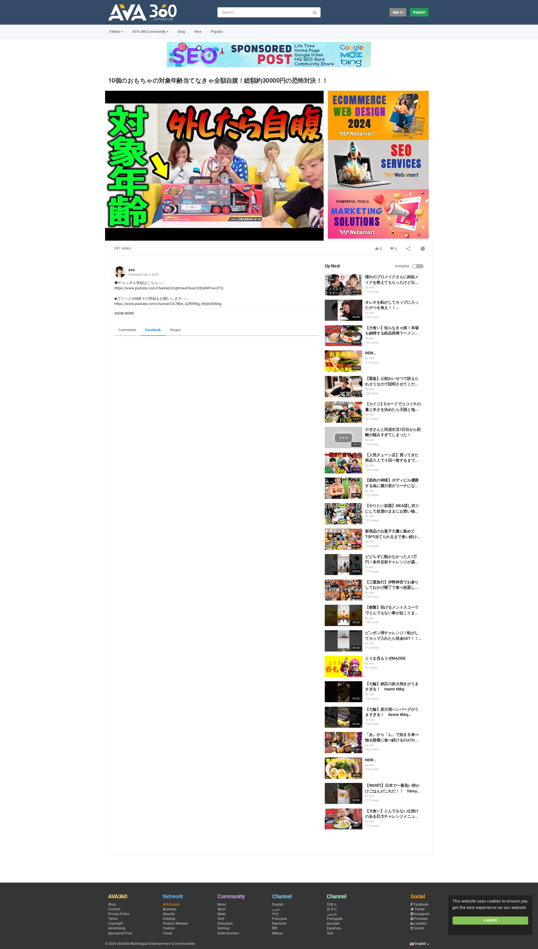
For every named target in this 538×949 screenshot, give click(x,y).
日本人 (332, 904)
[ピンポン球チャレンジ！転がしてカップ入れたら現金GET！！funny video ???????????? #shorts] (343, 641)
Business (169, 909)
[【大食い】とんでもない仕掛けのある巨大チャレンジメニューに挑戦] (343, 819)
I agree (490, 920)
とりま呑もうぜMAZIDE (385, 658)
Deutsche (279, 923)
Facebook (153, 330)
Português (334, 919)
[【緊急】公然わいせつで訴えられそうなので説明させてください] (343, 386)
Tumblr (418, 928)
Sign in (398, 12)
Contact (114, 909)
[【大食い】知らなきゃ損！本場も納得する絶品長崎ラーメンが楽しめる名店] (343, 335)
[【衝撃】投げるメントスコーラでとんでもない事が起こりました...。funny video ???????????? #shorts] (343, 615)
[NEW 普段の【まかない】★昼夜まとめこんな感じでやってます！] (343, 768)
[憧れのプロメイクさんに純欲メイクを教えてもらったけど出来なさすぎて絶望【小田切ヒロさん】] (343, 285)
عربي (276, 909)
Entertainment (228, 933)
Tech (220, 919)
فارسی (332, 914)
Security (169, 914)
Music (221, 904)
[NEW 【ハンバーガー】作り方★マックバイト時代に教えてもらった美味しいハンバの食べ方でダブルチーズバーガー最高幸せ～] (343, 361)
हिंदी (274, 928)
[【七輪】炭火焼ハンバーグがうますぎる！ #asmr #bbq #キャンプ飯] (343, 717)
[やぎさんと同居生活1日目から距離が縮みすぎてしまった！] (343, 437)
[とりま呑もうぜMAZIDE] (343, 666)
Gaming (223, 928)
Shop (181, 31)
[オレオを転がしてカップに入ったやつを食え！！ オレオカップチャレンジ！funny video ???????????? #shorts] (343, 310)
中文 (275, 914)
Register (419, 12)
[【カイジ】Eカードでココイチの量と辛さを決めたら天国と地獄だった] (343, 412)
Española (334, 928)
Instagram (422, 914)
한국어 (332, 909)
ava (131, 270)
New (198, 31)
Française (279, 919)
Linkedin (420, 923)
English (277, 904)
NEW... (370, 353)
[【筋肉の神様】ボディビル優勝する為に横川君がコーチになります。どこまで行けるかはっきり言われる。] (343, 488)
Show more (124, 313)
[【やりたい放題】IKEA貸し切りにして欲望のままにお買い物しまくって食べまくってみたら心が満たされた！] (343, 513)
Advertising (116, 928)
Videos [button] (114, 31)
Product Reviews (175, 923)
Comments (127, 330)
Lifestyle (169, 919)
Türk (330, 933)
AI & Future (171, 904)
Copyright (115, 923)
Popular (217, 31)
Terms (112, 919)
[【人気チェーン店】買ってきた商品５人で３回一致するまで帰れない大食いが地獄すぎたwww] (343, 463)
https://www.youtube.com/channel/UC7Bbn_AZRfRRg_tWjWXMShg (167, 304)
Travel (167, 933)
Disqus (175, 330)
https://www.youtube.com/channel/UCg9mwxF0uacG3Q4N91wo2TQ (168, 288)
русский (333, 923)
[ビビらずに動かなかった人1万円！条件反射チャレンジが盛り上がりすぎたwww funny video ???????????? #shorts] (343, 564)
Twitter (419, 909)
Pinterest (421, 919)
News (221, 914)
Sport (221, 909)
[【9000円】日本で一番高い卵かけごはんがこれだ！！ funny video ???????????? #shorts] (343, 793)
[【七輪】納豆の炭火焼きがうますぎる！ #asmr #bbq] (343, 692)
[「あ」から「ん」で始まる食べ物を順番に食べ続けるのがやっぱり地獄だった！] (343, 742)
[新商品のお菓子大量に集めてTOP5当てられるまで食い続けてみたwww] (343, 539)
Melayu (277, 933)
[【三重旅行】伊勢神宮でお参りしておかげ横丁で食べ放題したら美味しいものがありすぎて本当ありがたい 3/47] (343, 590)
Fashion (169, 928)
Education (225, 923)
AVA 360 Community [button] (149, 31)
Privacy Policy (118, 914)
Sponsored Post (120, 933)
